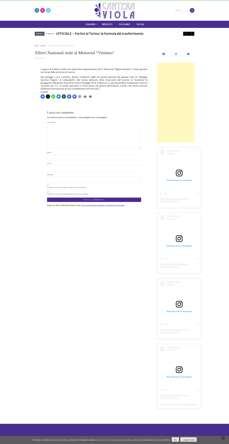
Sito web (50, 175)
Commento (51, 122)
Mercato (107, 24)
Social (140, 24)
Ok (175, 439)
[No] (225, 439)
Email (49, 163)
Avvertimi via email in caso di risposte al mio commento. (66, 187)
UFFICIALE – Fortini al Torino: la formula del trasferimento (99, 34)
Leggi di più (188, 439)
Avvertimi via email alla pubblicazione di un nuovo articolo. (67, 194)
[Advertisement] (175, 102)
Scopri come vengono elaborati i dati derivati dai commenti (103, 205)
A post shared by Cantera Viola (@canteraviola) (180, 404)
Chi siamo (124, 24)
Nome (49, 152)
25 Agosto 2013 (40, 58)
